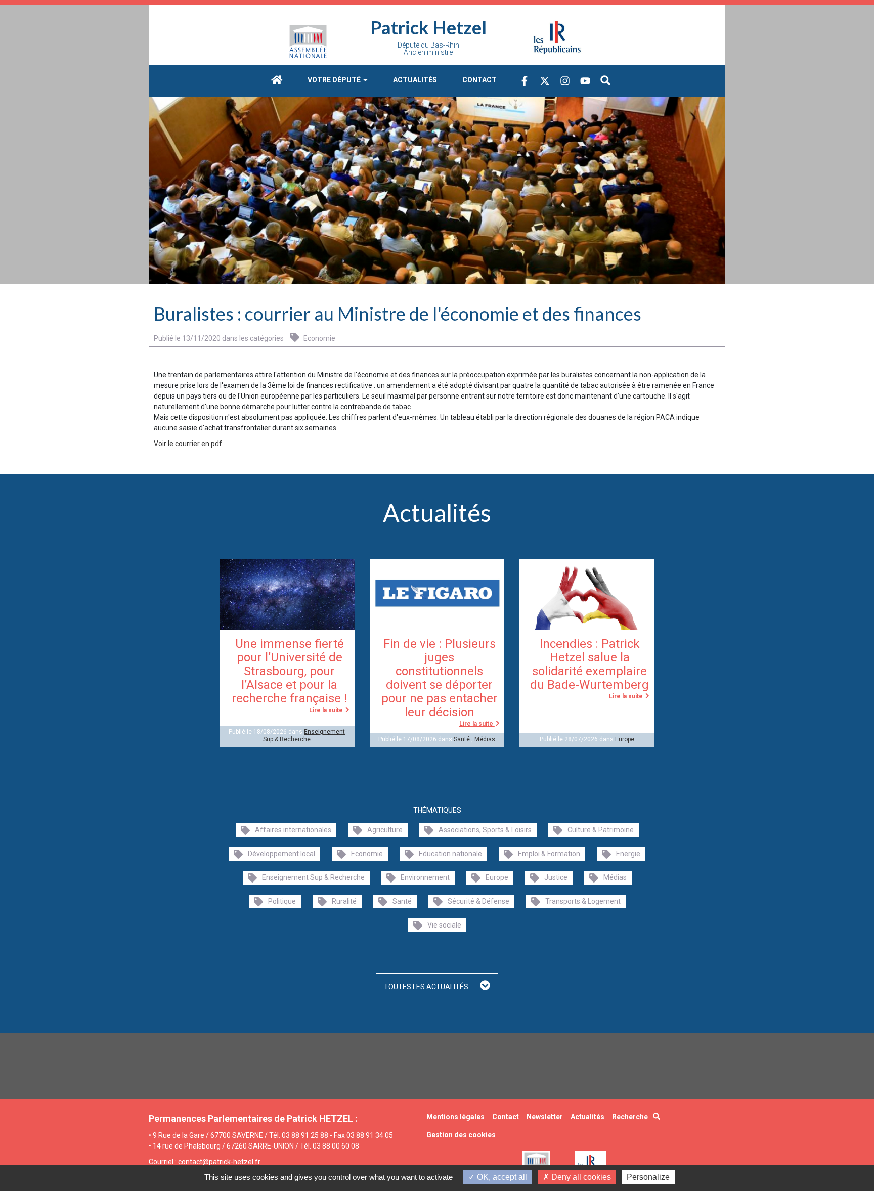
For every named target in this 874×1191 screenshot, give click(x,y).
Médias (484, 739)
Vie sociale (444, 925)
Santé (462, 739)
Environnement (425, 877)
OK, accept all (501, 1177)
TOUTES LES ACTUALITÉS (427, 987)
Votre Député (335, 80)
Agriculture (385, 830)
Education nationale (450, 854)
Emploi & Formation (549, 854)
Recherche (630, 1117)
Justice (555, 877)
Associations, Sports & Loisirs (485, 830)
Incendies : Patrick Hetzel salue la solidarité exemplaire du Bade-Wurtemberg (589, 664)
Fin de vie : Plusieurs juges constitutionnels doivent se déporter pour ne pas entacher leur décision (439, 678)
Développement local (281, 854)
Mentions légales (455, 1117)
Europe (624, 739)
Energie (628, 854)
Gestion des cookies (461, 1135)
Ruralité (344, 901)
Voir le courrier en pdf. (189, 443)
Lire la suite (326, 710)
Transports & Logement (583, 901)
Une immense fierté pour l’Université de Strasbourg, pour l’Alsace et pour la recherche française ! (289, 671)
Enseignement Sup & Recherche (304, 735)
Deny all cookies (580, 1177)
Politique (282, 901)
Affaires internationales (293, 830)
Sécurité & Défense (478, 901)
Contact (479, 80)
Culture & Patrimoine (600, 830)
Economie (318, 338)
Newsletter (545, 1117)
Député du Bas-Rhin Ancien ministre (428, 48)
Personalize (648, 1177)
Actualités (415, 80)
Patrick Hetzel (428, 27)
